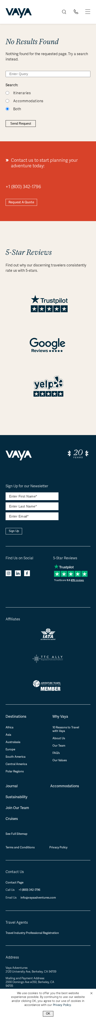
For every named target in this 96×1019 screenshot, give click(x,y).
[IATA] (48, 638)
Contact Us (15, 872)
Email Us (11, 897)
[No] (91, 993)
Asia (8, 735)
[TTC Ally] (48, 661)
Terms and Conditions (20, 847)
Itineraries (22, 93)
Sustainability (16, 797)
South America (15, 757)
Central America (16, 764)
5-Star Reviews (65, 558)
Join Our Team (17, 807)
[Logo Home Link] (19, 13)
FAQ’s (56, 753)
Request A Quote (21, 202)
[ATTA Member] (48, 691)
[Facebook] (27, 573)
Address (12, 957)
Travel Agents (17, 922)
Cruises (12, 818)
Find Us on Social (19, 558)
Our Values (59, 760)
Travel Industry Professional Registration (32, 933)
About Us (58, 738)
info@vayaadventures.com (38, 897)
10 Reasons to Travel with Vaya (65, 729)
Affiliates (13, 619)
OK (48, 1013)
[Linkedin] (18, 573)
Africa (9, 727)
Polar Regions (15, 771)
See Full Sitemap (16, 834)
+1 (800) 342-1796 (23, 187)
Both (17, 109)
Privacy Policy (58, 847)
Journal (12, 786)
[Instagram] (9, 573)
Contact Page (14, 882)
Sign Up (14, 531)
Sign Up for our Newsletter (27, 486)
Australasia (13, 742)
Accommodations (28, 101)
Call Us (10, 890)
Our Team (58, 745)
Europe (10, 749)
